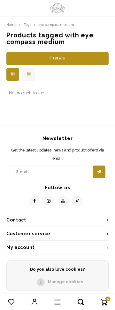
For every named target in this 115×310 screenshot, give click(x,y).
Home (11, 25)
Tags (27, 25)
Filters (59, 58)
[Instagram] (48, 201)
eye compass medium (56, 25)
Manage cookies (65, 281)
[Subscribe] (99, 172)
